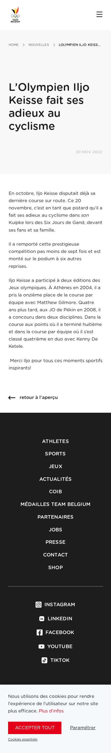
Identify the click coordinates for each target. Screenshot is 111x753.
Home (14, 44)
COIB (55, 491)
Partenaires (55, 517)
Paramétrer (83, 727)
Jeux (55, 466)
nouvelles (39, 44)
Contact (55, 555)
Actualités (55, 479)
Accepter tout (35, 727)
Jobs (56, 530)
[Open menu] (99, 14)
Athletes (55, 441)
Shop (55, 567)
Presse (55, 542)
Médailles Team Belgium (55, 504)
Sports (55, 454)
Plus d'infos (51, 711)
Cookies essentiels (22, 739)
